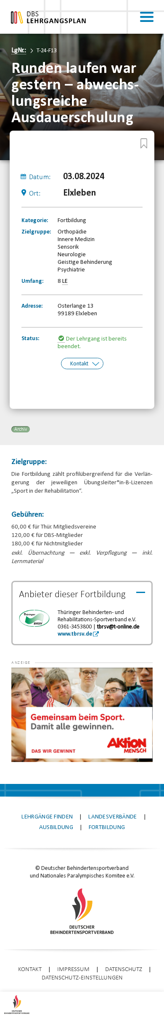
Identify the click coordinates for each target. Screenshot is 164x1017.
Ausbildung (56, 827)
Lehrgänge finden (47, 817)
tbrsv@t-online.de (118, 627)
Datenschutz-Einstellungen (82, 978)
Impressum (73, 969)
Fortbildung (107, 827)
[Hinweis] (62, 339)
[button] (28, 680)
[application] (81, 715)
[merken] (143, 143)
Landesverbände (112, 817)
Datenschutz (123, 969)
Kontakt (79, 364)
